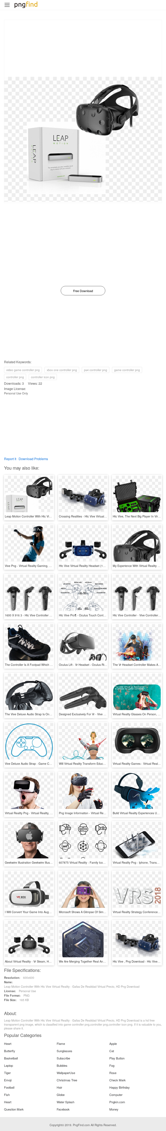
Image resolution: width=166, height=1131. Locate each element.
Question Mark (14, 1109)
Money (113, 1109)
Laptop (8, 1065)
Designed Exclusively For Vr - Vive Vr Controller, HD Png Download (101, 714)
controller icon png (43, 377)
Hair (59, 1087)
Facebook (63, 1109)
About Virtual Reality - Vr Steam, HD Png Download (37, 961)
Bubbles (62, 1065)
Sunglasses (64, 1051)
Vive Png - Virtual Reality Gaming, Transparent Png (37, 566)
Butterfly (9, 1051)
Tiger (7, 1073)
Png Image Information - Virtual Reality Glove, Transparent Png (99, 813)
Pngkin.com (117, 1102)
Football (9, 1087)
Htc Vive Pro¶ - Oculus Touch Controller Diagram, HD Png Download (103, 615)
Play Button (117, 1058)
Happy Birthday (119, 1087)
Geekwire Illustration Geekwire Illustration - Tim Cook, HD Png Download (51, 862)
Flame (61, 1043)
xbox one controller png (62, 370)
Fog (111, 1065)
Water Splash (65, 1102)
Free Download (83, 291)
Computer (115, 1094)
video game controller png (23, 370)
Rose (112, 1073)
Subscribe (63, 1058)
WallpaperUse (66, 1073)
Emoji (8, 1080)
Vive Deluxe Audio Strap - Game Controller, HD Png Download (45, 763)
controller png (15, 377)
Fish (7, 1094)
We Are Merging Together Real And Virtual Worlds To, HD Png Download (105, 961)
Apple (113, 1043)
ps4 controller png (95, 370)
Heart (7, 1043)
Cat (111, 1051)
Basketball (11, 1058)
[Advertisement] (83, 48)
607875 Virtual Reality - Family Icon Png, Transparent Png (96, 862)
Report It (10, 458)
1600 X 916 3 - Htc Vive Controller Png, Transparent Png (41, 615)
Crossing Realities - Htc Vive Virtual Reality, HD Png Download (98, 516)
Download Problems (33, 458)
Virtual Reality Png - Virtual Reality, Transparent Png (38, 813)
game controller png (127, 370)
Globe (61, 1094)
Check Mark (117, 1080)
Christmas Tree (67, 1080)
